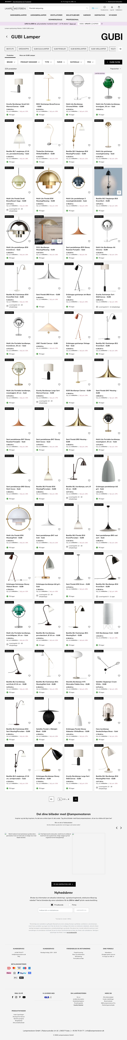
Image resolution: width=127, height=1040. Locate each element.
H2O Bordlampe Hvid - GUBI (107, 633)
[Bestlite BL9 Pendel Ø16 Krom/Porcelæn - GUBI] (78, 527)
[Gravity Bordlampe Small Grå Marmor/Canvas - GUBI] (19, 95)
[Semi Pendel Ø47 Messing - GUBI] (108, 382)
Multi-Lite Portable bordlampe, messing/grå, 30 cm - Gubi (18, 391)
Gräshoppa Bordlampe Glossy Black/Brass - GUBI (47, 777)
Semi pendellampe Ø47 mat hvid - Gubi (47, 536)
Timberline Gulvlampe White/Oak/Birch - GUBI (45, 152)
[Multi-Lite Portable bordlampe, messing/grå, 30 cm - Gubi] (19, 382)
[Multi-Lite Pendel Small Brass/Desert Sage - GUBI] (19, 190)
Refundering (78, 956)
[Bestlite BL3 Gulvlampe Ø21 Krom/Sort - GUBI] (108, 335)
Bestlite (10, 49)
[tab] (11, 62)
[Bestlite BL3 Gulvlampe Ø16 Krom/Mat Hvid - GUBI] (19, 286)
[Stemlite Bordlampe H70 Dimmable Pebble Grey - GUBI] (78, 673)
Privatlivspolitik (78, 1003)
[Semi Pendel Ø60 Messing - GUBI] (78, 431)
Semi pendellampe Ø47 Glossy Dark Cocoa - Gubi (48, 440)
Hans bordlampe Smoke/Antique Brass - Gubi (107, 730)
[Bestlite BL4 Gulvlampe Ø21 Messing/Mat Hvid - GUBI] (49, 673)
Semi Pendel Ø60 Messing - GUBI (76, 440)
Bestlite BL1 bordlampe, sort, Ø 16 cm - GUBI (78, 487)
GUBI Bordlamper (78, 49)
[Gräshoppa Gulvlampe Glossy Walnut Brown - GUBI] (19, 576)
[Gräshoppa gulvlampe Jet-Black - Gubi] (78, 286)
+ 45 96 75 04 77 (18, 952)
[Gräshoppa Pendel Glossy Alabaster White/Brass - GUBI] (78, 720)
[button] (29, 98)
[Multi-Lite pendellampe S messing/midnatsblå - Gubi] (78, 190)
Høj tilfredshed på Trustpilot (22, 2)
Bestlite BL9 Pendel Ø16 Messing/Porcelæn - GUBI (46, 487)
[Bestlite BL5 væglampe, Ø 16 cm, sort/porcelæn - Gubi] (19, 768)
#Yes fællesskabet (108, 997)
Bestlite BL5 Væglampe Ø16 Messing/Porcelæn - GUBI (77, 152)
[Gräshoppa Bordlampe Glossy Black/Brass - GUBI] (49, 768)
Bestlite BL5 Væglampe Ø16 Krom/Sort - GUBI (107, 199)
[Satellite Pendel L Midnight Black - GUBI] (49, 720)
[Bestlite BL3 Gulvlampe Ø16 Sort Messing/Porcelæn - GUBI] (19, 720)
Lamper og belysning (10, 28)
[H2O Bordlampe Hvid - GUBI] (108, 625)
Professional (72, 19)
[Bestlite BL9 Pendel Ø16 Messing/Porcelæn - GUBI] (49, 479)
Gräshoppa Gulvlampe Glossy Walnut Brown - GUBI (17, 585)
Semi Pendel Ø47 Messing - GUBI (106, 391)
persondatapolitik (72, 932)
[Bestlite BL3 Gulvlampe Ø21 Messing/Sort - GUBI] (78, 625)
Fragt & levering (78, 952)
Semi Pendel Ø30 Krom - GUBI (78, 584)
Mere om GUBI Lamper (27, 55)
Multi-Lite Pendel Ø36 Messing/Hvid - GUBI (15, 536)
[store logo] (15, 8)
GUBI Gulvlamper (41, 49)
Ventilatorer (56, 15)
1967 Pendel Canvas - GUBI (47, 343)
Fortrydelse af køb (78, 958)
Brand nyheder (108, 1001)
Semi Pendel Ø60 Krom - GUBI (48, 294)
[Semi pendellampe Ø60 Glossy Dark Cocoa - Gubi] (19, 479)
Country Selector (78, 1005)
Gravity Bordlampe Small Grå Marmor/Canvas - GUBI (17, 105)
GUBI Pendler (60, 49)
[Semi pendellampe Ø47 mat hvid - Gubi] (49, 527)
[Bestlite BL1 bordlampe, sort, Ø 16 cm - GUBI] (78, 479)
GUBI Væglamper (98, 49)
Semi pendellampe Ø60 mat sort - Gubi (107, 536)
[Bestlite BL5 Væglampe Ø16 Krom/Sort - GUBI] (108, 190)
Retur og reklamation (78, 954)
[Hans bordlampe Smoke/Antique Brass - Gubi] (108, 720)
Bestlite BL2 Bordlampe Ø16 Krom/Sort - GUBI (107, 585)
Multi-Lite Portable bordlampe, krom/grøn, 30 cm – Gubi (108, 105)
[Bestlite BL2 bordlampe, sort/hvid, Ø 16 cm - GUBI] (19, 673)
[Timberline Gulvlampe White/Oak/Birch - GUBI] (49, 143)
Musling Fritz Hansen (19, 1016)
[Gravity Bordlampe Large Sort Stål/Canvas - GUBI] (78, 768)
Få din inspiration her (62, 884)
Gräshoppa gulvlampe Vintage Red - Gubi (78, 344)
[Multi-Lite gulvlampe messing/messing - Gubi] (108, 143)
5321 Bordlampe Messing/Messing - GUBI (45, 248)
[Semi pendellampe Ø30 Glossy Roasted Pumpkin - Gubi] (78, 239)
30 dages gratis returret (108, 954)
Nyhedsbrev (108, 952)
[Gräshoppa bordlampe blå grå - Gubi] (49, 576)
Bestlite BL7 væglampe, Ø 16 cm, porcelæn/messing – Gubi (17, 152)
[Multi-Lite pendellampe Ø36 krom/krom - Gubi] (19, 239)
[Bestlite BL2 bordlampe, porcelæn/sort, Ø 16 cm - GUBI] (49, 625)
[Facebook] (12, 997)
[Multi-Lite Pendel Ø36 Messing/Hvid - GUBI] (19, 527)
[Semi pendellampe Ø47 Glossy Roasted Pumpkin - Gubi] (19, 431)
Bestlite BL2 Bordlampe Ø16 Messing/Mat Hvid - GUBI (107, 777)
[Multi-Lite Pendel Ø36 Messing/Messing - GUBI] (49, 190)
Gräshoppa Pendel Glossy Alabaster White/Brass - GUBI (77, 730)
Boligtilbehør (18, 1020)
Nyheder (113, 15)
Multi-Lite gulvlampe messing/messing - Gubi (105, 152)
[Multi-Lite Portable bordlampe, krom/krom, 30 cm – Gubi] (19, 335)
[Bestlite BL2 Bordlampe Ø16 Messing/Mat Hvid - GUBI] (108, 768)
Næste (119, 49)
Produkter (10, 55)
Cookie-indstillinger (108, 999)
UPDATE (89, 24)
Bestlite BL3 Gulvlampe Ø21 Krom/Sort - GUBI (107, 344)
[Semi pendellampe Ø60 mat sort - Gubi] (108, 527)
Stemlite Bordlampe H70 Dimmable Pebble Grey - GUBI (78, 683)
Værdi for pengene (19, 1018)
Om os (78, 997)
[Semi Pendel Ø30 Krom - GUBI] (78, 576)
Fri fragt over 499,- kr (108, 956)
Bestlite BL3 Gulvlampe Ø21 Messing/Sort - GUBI (77, 634)
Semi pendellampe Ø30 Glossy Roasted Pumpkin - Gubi (78, 248)
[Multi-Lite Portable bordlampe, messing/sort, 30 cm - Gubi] (108, 431)
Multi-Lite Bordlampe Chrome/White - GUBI (74, 105)
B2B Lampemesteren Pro (108, 1003)
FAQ (19, 956)
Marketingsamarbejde (108, 1005)
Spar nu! (73, 24)
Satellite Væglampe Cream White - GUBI (106, 683)
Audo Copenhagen (19, 1014)
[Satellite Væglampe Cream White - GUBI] (108, 673)
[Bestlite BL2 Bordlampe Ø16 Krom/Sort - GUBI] (108, 576)
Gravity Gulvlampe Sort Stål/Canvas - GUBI (105, 295)
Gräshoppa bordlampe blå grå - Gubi (48, 585)
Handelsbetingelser (78, 1001)
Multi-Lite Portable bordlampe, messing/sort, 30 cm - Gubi (108, 440)
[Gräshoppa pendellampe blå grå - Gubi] (108, 479)
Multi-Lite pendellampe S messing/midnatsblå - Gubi (76, 199)
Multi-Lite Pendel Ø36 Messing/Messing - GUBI (45, 199)
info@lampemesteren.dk (19, 954)
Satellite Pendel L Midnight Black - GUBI (46, 730)
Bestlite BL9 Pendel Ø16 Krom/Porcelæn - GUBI (75, 536)
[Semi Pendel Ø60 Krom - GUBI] (49, 286)
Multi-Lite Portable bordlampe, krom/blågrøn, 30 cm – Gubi (18, 634)
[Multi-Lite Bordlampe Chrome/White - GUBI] (78, 95)
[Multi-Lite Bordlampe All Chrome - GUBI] (108, 239)
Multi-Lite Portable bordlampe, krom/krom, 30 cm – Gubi (18, 344)
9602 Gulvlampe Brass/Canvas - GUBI (48, 105)
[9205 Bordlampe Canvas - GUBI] (78, 382)
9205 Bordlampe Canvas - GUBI (78, 390)
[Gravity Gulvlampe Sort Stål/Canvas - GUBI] (108, 286)
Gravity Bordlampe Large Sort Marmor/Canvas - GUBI (48, 391)
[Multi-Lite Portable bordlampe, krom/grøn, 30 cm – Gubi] (108, 95)
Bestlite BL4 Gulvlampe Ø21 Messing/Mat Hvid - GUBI (47, 683)
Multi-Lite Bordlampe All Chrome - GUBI (105, 248)
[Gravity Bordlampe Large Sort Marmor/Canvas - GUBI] (49, 382)
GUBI (24, 28)
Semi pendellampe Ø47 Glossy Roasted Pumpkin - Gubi (18, 440)
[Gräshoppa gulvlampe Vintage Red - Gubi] (78, 335)
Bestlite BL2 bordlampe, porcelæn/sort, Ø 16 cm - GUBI (48, 634)
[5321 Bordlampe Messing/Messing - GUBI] (49, 239)
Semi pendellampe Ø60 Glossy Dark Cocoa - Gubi (18, 487)
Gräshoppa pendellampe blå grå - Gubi (107, 487)
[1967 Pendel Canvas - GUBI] (49, 335)
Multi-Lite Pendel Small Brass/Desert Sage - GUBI (16, 199)
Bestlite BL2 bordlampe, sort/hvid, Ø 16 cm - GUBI (16, 683)
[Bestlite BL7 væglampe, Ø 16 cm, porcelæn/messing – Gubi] (19, 143)
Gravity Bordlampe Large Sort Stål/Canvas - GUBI (77, 777)
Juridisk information (78, 999)
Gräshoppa (24, 49)
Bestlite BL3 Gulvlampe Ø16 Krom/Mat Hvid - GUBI (17, 295)
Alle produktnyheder (19, 1022)
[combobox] (58, 8)
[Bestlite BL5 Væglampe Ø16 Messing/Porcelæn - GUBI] (78, 143)
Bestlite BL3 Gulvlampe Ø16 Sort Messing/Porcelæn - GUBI (18, 730)
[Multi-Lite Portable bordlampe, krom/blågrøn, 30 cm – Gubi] (19, 625)
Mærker (19, 28)
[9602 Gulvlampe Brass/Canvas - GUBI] (49, 95)
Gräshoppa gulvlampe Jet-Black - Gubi (78, 295)
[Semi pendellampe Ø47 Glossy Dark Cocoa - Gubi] (49, 431)
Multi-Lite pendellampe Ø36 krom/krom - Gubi (17, 248)
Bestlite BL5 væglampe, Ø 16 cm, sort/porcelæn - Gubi (17, 777)
